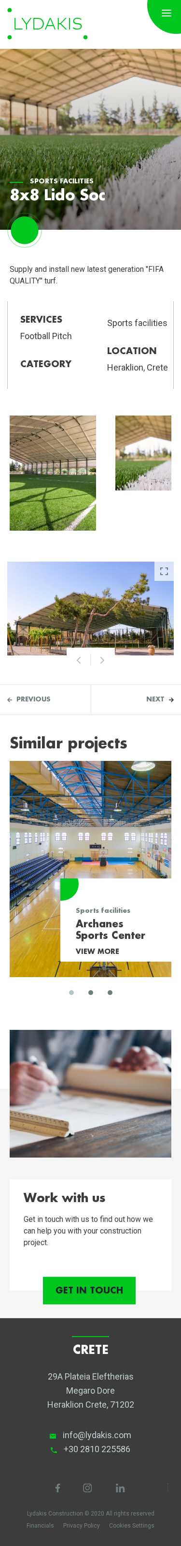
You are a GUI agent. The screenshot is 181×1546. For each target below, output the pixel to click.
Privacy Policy (81, 1525)
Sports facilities (62, 181)
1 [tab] (71, 992)
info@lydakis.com (97, 1435)
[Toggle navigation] (166, 12)
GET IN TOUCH (89, 1291)
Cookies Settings (131, 1525)
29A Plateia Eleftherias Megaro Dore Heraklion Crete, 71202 (90, 1390)
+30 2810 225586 (97, 1449)
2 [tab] (90, 992)
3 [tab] (110, 992)
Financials (40, 1525)
